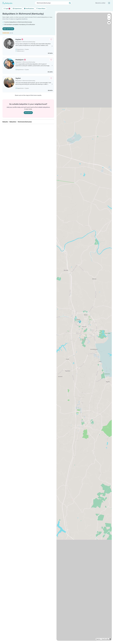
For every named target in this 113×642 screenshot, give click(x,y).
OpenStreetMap (105, 639)
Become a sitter (100, 3)
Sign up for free (8, 28)
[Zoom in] (109, 15)
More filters (41, 8)
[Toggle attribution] (110, 639)
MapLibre (98, 639)
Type (7, 8)
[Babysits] (7, 3)
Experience (18, 8)
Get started (28, 112)
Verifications (30, 8)
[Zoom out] (109, 18)
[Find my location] (109, 22)
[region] (84, 327)
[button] (79, 321)
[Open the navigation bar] (109, 3)
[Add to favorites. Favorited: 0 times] (51, 39)
